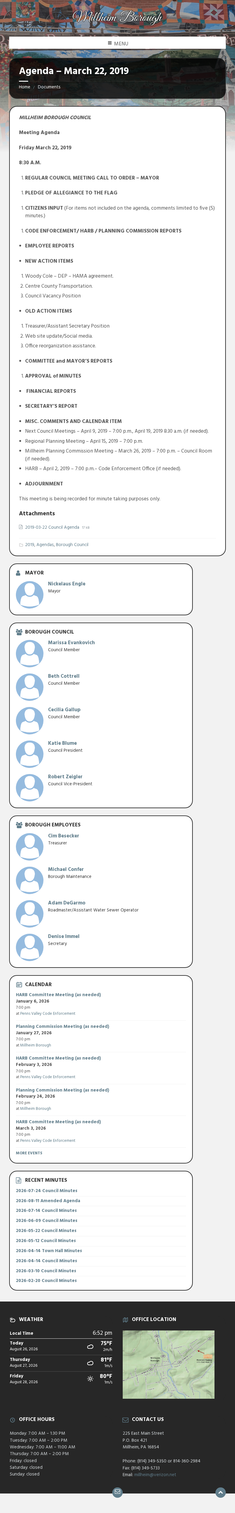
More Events (29, 1153)
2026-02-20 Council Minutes (46, 1280)
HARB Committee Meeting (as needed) (58, 995)
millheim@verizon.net (155, 1475)
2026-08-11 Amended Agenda (48, 1201)
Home (24, 87)
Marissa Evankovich (71, 643)
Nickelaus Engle (66, 584)
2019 (29, 545)
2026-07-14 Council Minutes (46, 1210)
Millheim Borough (35, 1045)
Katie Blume (62, 743)
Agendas (45, 545)
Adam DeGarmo (66, 903)
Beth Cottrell (64, 676)
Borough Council (72, 545)
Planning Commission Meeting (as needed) (62, 1026)
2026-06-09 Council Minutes (46, 1220)
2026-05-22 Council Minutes (46, 1230)
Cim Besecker (63, 836)
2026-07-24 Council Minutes (46, 1191)
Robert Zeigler (65, 777)
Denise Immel (64, 936)
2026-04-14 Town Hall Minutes (49, 1251)
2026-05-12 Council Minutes (46, 1241)
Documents (49, 87)
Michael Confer (66, 869)
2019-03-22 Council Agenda (52, 527)
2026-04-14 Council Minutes (46, 1261)
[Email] (117, 1492)
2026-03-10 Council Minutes (46, 1271)
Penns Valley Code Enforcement (47, 1013)
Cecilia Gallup (64, 710)
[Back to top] (220, 1492)
